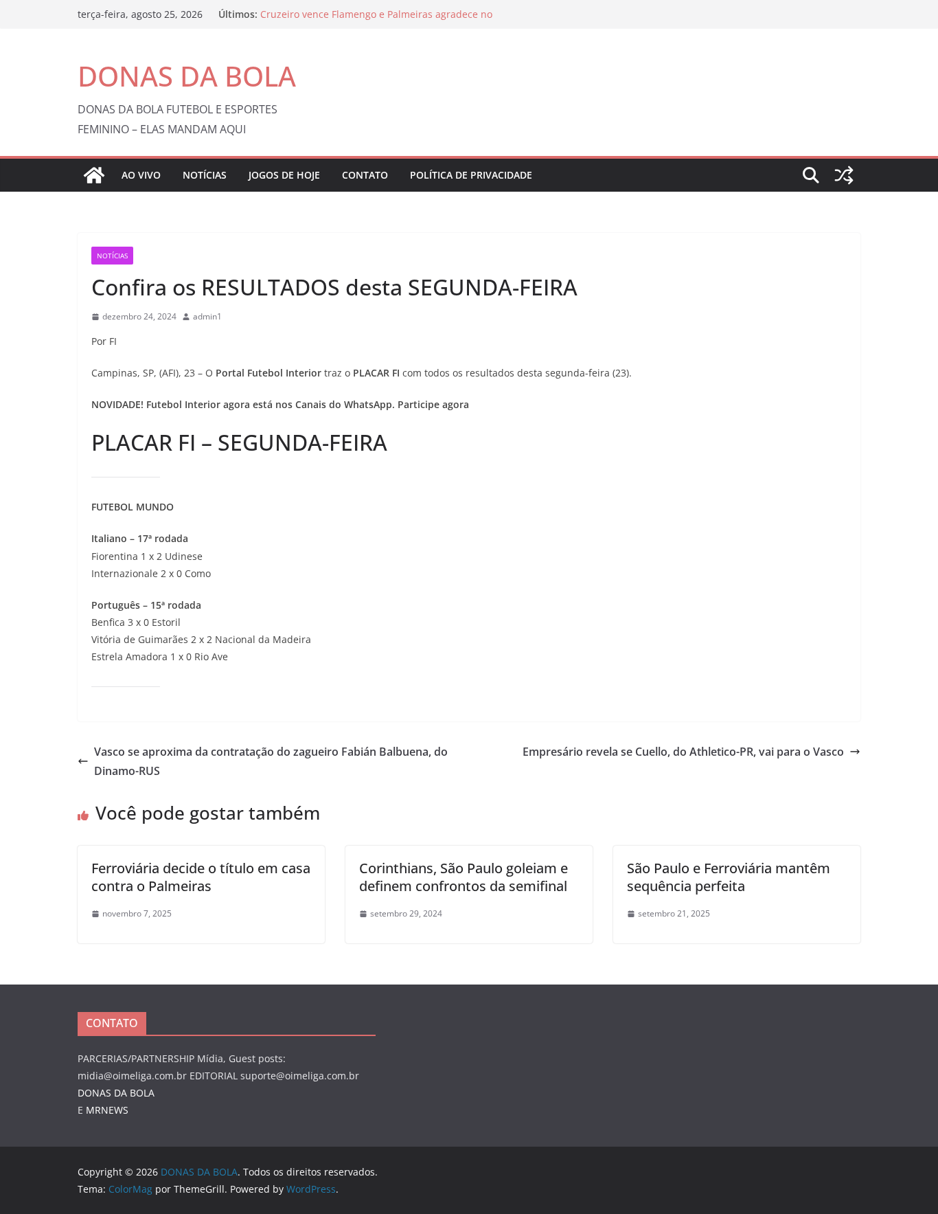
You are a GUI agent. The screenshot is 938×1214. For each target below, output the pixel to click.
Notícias (205, 174)
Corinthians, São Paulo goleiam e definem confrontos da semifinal (465, 877)
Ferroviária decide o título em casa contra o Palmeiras (200, 877)
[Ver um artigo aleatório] (843, 175)
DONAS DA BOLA (187, 76)
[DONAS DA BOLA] (94, 175)
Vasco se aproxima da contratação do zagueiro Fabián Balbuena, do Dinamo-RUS (271, 761)
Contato (365, 174)
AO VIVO (141, 174)
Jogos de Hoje (284, 174)
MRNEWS (107, 1109)
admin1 (207, 316)
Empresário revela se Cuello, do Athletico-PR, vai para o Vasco (683, 751)
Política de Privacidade (471, 174)
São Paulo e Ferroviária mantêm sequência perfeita (728, 877)
